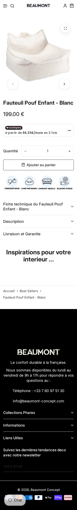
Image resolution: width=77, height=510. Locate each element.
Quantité (10, 151)
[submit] (69, 466)
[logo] (38, 5)
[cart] (72, 5)
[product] (65, 28)
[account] (65, 5)
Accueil (9, 291)
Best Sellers (29, 291)
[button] (5, 6)
